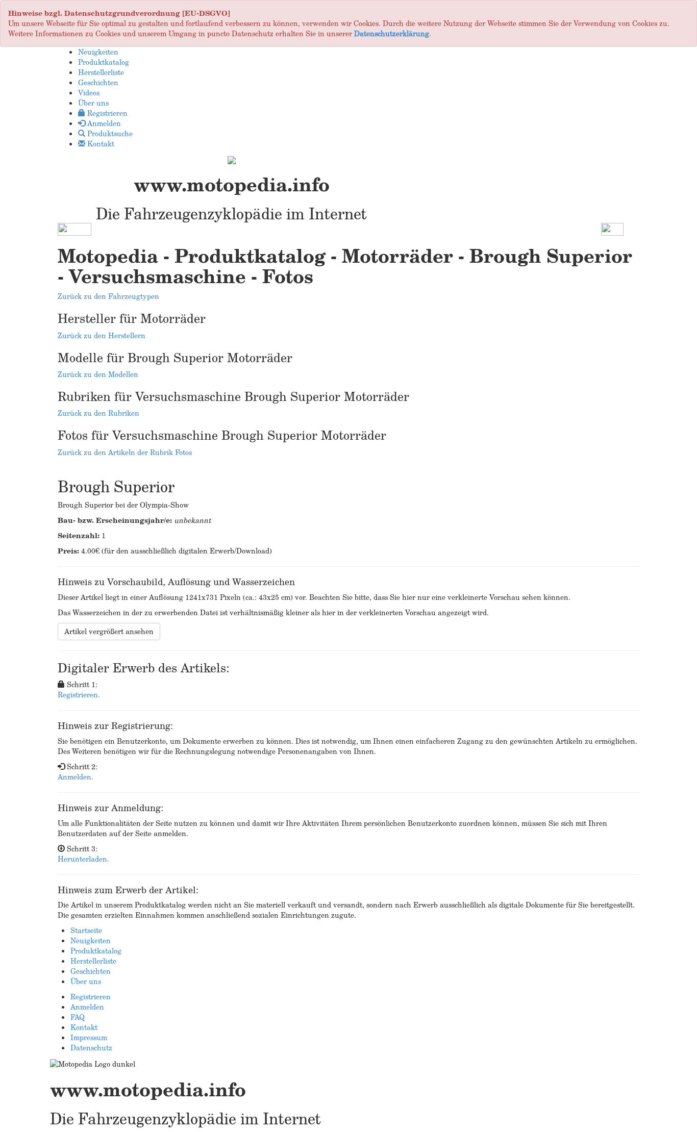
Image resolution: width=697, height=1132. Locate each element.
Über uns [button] (93, 102)
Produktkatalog (95, 950)
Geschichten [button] (98, 82)
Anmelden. (75, 776)
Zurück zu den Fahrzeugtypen (108, 296)
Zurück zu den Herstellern (101, 335)
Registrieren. (79, 694)
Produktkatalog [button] (103, 62)
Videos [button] (88, 92)
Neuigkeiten (90, 940)
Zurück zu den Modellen (98, 374)
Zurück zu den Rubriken (98, 413)
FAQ (77, 1017)
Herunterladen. (83, 858)
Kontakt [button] (99, 143)
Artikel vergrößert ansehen (109, 631)
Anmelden (87, 1006)
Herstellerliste (93, 960)
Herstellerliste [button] (101, 72)
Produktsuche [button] (109, 133)
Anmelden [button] (103, 123)
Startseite (86, 930)
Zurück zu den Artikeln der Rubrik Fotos (125, 452)
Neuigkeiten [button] (98, 51)
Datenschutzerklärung (391, 33)
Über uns (85, 981)
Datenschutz (91, 1047)
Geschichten (90, 971)
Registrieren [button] (106, 113)
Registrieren (90, 996)
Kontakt (83, 1027)
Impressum (88, 1037)
